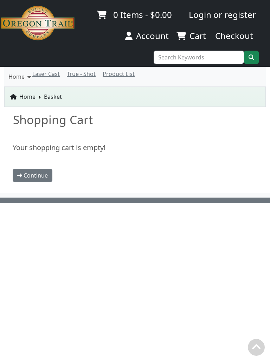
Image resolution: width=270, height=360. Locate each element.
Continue (35, 175)
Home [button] (17, 77)
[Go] (251, 57)
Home (27, 97)
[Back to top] (258, 349)
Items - (142, 14)
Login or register (222, 14)
